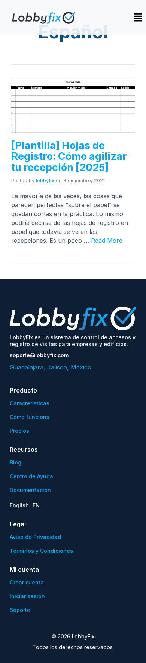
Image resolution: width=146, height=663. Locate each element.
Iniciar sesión (27, 596)
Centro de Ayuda (31, 476)
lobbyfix (45, 180)
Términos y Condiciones (41, 551)
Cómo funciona (30, 417)
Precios (19, 431)
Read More (106, 240)
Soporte (20, 610)
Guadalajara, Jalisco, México (50, 367)
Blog (15, 462)
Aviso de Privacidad (35, 537)
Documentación (30, 490)
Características (29, 403)
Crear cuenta (27, 582)
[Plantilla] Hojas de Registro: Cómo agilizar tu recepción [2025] (69, 156)
